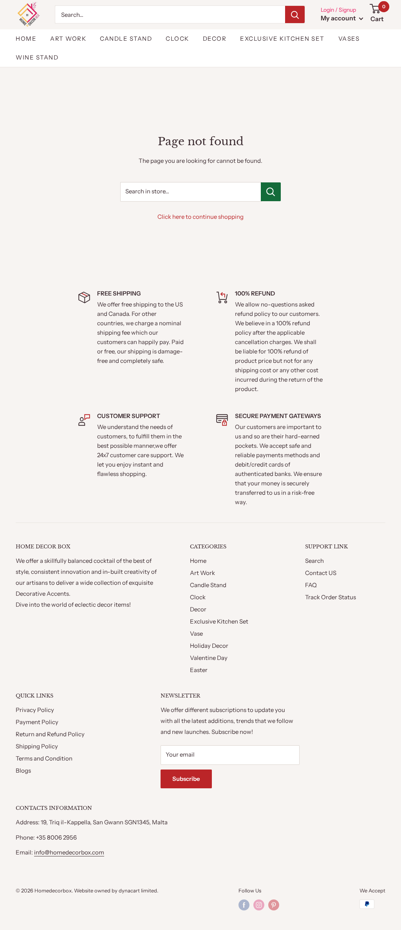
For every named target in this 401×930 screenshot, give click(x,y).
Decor (215, 38)
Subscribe (186, 778)
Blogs (23, 770)
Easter (199, 670)
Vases (349, 38)
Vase (196, 633)
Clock (177, 38)
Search (314, 560)
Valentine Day (209, 657)
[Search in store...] (271, 191)
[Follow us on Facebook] (243, 904)
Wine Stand (37, 57)
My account (339, 18)
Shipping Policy (37, 746)
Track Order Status (330, 597)
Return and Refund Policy (50, 734)
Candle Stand (126, 38)
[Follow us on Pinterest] (273, 904)
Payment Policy (37, 722)
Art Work (202, 573)
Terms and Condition (44, 758)
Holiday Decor (209, 645)
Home (26, 38)
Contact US (320, 573)
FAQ (311, 585)
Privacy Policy (35, 710)
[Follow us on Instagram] (258, 904)
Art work (68, 38)
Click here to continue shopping (200, 216)
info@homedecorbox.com (69, 852)
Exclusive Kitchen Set (282, 38)
